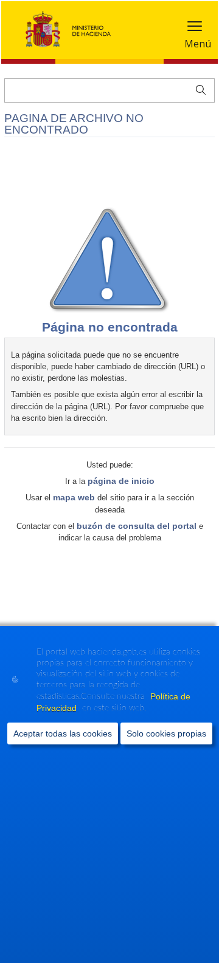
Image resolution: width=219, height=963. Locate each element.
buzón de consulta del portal (136, 526)
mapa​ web (74, 497)
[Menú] (194, 28)
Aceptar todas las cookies (62, 733)
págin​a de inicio (121, 481)
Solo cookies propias (166, 733)
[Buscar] (198, 89)
